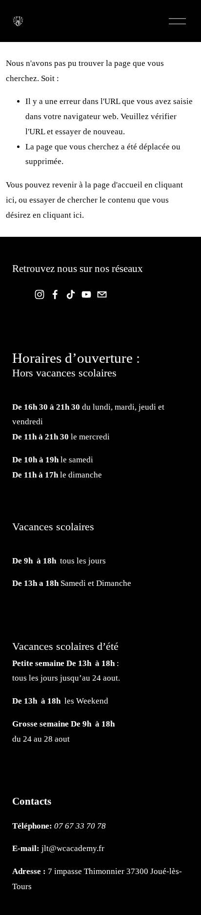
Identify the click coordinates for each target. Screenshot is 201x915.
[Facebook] (55, 294)
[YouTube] (86, 294)
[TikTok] (71, 294)
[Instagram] (39, 294)
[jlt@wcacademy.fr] (102, 294)
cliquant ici (62, 215)
